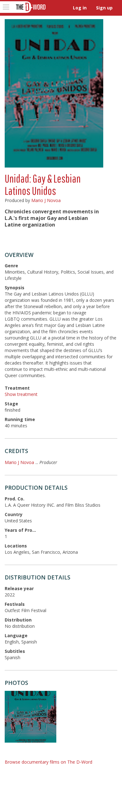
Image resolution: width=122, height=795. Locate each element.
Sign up (104, 8)
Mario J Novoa (46, 200)
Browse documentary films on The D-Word (48, 762)
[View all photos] (54, 93)
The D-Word (30, 7)
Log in (80, 8)
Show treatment (21, 394)
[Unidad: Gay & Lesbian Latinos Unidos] (30, 717)
